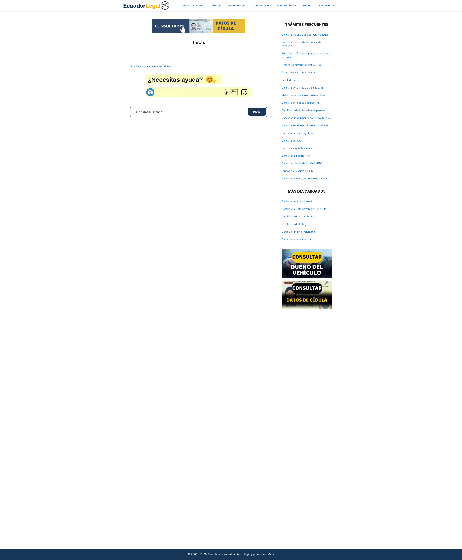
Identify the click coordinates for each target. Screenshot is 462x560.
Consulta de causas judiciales (299, 133)
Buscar (257, 111)
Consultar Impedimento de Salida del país (306, 117)
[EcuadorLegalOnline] (146, 5)
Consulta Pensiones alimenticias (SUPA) (305, 125)
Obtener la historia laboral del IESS (302, 64)
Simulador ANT (290, 79)
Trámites (215, 5)
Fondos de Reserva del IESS (298, 170)
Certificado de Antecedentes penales (303, 110)
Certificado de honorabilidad (298, 216)
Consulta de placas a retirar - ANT (302, 102)
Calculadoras (260, 5)
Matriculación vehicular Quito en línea (303, 95)
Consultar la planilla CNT (296, 155)
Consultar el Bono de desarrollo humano (305, 178)
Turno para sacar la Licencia (298, 72)
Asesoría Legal (192, 5)
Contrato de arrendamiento (297, 201)
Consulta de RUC (292, 140)
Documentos (236, 5)
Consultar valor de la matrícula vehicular (305, 34)
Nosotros (324, 5)
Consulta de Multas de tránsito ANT (302, 87)
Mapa (271, 554)
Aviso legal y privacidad (251, 554)
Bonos (307, 5)
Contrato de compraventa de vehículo (304, 208)
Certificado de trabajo (294, 224)
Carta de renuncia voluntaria (298, 231)
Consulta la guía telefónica (297, 148)
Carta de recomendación (296, 239)
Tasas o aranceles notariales (153, 66)
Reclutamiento (286, 5)
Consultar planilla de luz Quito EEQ (302, 163)
